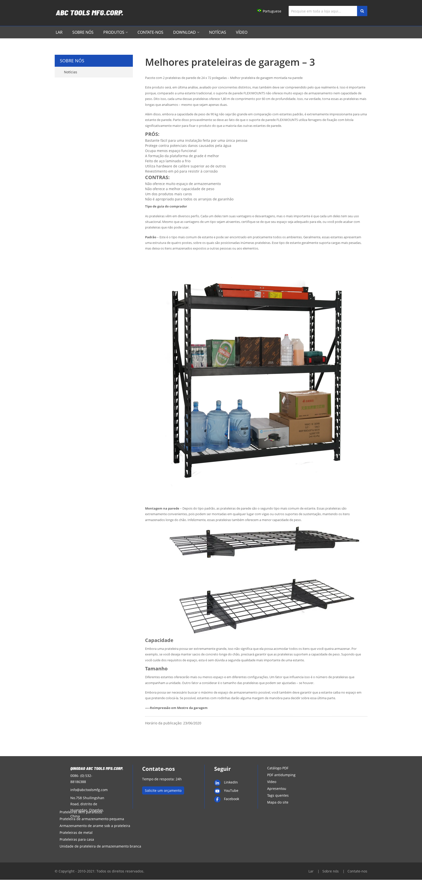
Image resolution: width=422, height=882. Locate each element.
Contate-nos (150, 32)
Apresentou (276, 788)
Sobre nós (83, 32)
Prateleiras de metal (76, 832)
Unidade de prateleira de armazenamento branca (100, 846)
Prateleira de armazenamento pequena (92, 819)
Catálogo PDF (277, 768)
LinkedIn (231, 782)
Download (184, 32)
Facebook (231, 798)
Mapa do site (277, 802)
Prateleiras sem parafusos (81, 812)
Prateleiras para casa (77, 839)
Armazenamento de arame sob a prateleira (95, 825)
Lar (59, 32)
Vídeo (241, 32)
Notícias (217, 32)
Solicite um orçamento (163, 790)
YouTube (231, 790)
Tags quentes (278, 795)
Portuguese (272, 11)
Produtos (113, 32)
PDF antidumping (281, 775)
